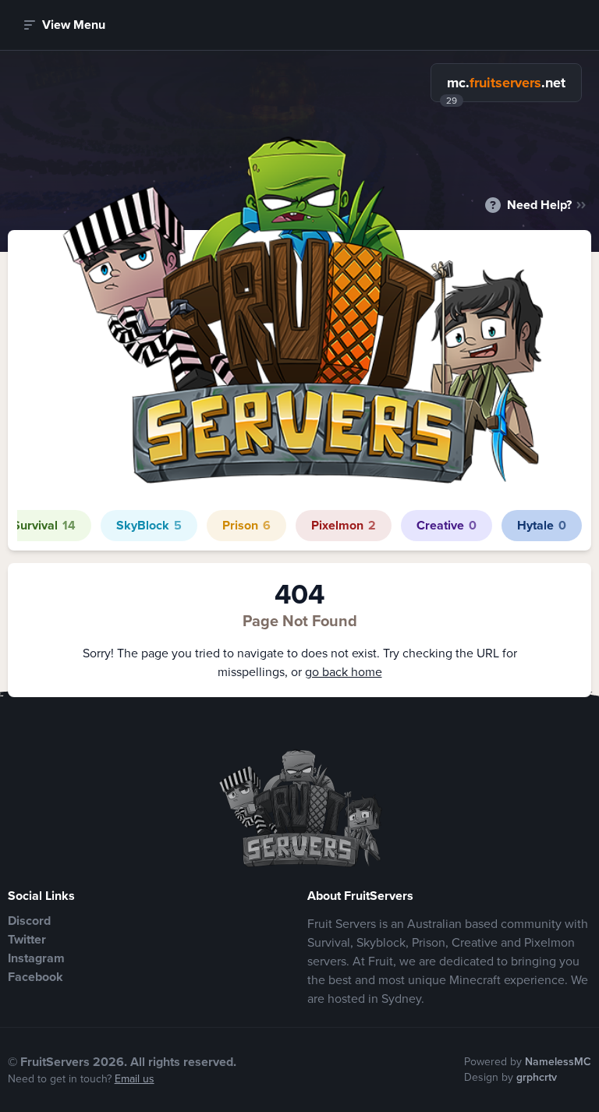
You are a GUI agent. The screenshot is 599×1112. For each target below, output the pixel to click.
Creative (446, 525)
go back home (343, 672)
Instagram (36, 958)
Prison (246, 525)
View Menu (73, 25)
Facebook (35, 977)
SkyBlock (149, 525)
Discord (29, 921)
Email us (134, 1079)
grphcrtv (536, 1077)
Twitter (27, 939)
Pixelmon (343, 525)
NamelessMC (558, 1062)
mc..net (506, 83)
